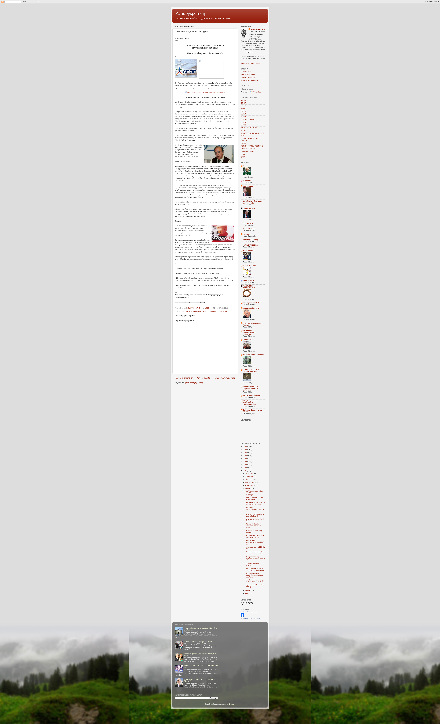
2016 (245, 455)
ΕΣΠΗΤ (243, 117)
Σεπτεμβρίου (250, 482)
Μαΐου (247, 593)
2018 (245, 450)
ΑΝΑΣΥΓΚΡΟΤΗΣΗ (258, 29)
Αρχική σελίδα (203, 378)
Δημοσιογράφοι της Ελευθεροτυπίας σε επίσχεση (250, 388)
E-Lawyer (246, 234)
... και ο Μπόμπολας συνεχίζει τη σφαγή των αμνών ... (254, 575)
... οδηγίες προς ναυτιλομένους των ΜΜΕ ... (254, 542)
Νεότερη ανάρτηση (184, 378)
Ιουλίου (248, 488)
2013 (245, 465)
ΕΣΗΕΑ (243, 114)
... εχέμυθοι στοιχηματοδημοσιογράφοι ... (255, 509)
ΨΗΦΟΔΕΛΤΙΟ (246, 72)
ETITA (243, 157)
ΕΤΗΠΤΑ (244, 122)
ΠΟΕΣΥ (243, 130)
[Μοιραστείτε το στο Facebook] (225, 308)
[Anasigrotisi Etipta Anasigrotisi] (242, 616)
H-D (244, 166)
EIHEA (243, 154)
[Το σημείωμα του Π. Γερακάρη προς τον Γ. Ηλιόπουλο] (205, 92)
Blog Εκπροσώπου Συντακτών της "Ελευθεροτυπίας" (250, 402)
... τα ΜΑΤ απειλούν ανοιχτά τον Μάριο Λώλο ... (201, 642)
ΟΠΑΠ (204, 311)
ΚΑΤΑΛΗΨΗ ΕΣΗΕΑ (250, 245)
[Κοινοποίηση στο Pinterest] (227, 308)
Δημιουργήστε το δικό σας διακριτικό (250, 618)
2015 (245, 458)
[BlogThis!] (220, 308)
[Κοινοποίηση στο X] (223, 308)
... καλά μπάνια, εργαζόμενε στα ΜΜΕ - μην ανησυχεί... (254, 493)
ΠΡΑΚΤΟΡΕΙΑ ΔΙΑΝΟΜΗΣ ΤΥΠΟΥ (253, 133)
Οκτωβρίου (249, 479)
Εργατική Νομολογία (248, 77)
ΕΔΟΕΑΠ (244, 106)
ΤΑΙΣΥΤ (243, 143)
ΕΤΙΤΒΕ (243, 125)
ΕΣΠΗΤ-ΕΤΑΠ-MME (248, 119)
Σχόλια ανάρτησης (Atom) (193, 383)
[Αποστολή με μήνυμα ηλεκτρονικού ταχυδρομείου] (218, 308)
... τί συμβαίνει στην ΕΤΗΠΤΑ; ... (252, 564)
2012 (245, 468)
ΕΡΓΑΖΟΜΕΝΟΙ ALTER (251, 395)
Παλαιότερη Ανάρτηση (224, 378)
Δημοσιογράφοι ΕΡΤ (251, 308)
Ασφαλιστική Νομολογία (249, 80)
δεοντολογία (185, 311)
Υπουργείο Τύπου (247, 151)
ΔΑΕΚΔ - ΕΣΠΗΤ (249, 280)
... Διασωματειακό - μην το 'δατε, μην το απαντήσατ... (255, 569)
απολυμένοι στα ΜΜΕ (251, 303)
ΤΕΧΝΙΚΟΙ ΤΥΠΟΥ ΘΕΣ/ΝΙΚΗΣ (252, 146)
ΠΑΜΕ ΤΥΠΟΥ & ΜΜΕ (249, 128)
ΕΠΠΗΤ (243, 111)
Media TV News (249, 229)
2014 (245, 462)
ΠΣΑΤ (220, 311)
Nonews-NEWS (249, 208)
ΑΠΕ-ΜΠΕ (244, 100)
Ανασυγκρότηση (190, 13)
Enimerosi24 (248, 223)
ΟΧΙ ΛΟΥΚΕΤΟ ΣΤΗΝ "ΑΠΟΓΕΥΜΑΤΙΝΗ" (251, 370)
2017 (245, 453)
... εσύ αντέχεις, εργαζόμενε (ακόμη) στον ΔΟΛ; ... (254, 536)
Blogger (232, 704)
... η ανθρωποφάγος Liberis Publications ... (254, 520)
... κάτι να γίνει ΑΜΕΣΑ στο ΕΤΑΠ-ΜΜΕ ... (254, 498)
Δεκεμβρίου (249, 473)
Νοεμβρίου (249, 476)
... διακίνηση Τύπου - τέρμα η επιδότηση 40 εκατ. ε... (254, 581)
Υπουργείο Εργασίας (248, 149)
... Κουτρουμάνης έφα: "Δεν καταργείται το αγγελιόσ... (254, 553)
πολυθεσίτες (212, 311)
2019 (245, 446)
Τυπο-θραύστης (249, 250)
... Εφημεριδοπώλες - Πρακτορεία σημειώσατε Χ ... (255, 558)
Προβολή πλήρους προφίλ (250, 63)
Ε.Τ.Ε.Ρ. (243, 103)
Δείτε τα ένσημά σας (248, 74)
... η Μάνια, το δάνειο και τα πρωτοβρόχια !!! (254, 515)
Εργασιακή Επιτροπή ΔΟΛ (253, 354)
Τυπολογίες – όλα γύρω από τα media (252, 202)
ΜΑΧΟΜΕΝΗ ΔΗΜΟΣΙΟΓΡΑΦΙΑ (249, 287)
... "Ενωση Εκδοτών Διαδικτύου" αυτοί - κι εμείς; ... (253, 525)
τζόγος (225, 311)
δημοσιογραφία (196, 311)
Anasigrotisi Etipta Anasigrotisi (249, 612)
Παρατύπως (247, 339)
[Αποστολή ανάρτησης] (214, 308)
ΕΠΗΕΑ (243, 108)
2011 (245, 471)
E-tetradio (247, 181)
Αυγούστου (249, 485)
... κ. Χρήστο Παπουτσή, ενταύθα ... (253, 531)
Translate (257, 92)
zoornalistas (248, 186)
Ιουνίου (248, 590)
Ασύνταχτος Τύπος (250, 239)
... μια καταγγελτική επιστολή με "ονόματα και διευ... (255, 503)
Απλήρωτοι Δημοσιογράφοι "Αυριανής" (249, 332)
